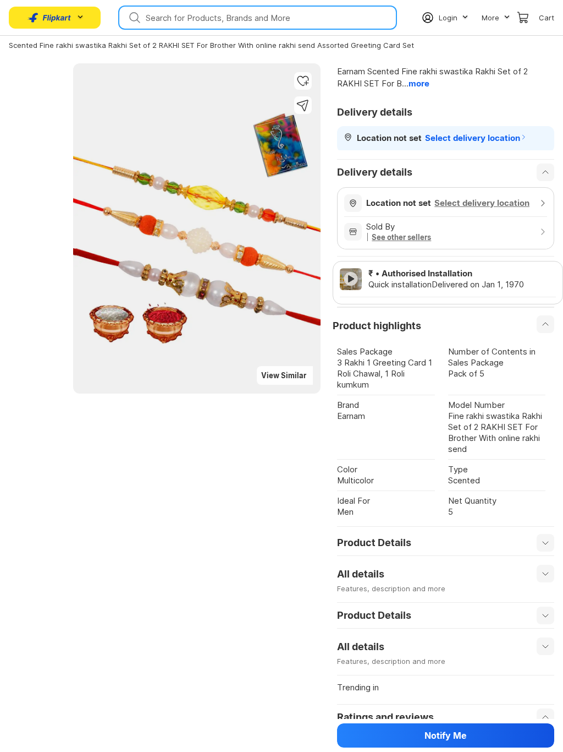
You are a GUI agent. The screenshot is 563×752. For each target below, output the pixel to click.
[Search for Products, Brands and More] (134, 18)
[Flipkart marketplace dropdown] (49, 17)
